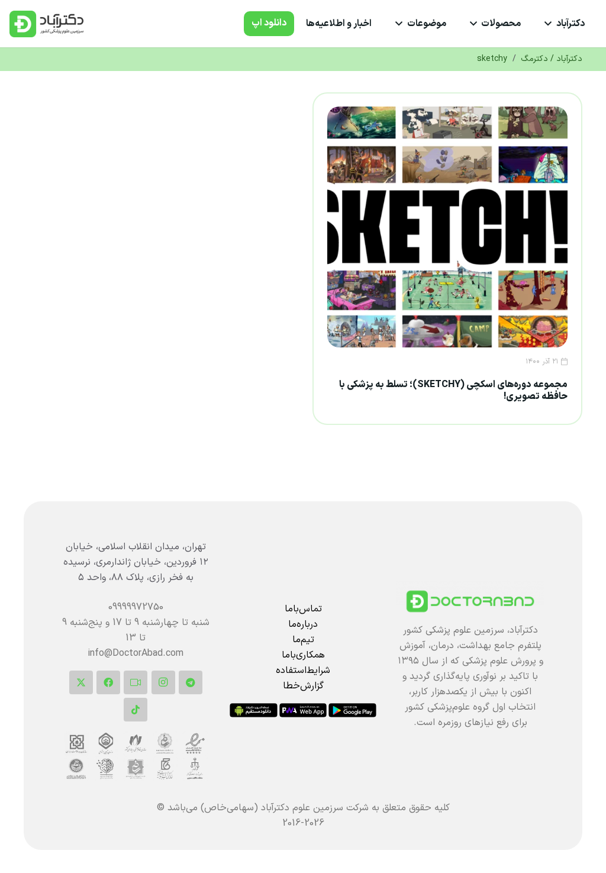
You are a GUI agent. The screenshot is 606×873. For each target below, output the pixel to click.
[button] (550, 23)
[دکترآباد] (470, 601)
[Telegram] (190, 682)
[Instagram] (163, 682)
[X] (81, 682)
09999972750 (135, 607)
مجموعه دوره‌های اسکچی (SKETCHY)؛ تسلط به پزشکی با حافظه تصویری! (453, 391)
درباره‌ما (303, 624)
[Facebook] (108, 682)
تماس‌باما (303, 609)
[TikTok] (135, 709)
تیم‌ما (303, 640)
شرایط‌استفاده (303, 670)
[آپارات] (135, 682)
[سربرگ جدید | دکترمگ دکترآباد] (46, 24)
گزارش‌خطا (303, 686)
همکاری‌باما (303, 655)
